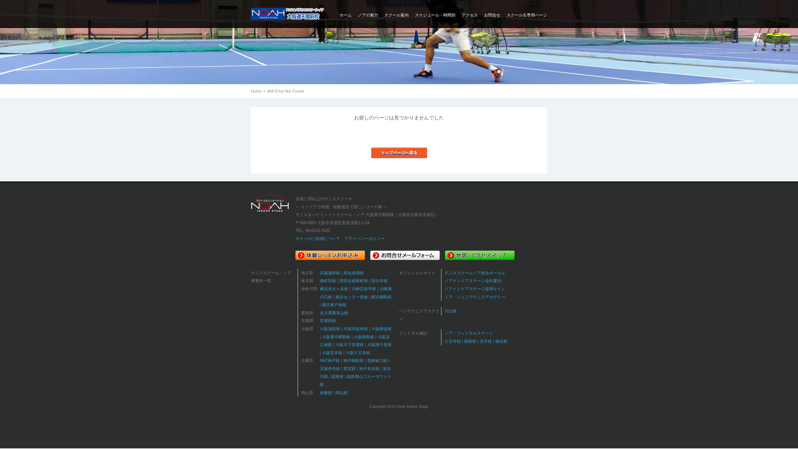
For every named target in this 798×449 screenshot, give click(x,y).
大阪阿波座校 (356, 328)
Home (256, 91)
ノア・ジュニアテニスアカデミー (475, 297)
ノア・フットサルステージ (469, 333)
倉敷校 (326, 392)
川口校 (451, 311)
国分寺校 (379, 280)
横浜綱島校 (381, 297)
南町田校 (328, 280)
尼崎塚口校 (377, 360)
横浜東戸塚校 (334, 304)
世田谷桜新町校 (353, 280)
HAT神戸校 (330, 360)
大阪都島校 (364, 337)
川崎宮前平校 (364, 289)
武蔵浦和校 (330, 273)
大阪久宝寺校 (358, 352)
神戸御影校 (353, 360)
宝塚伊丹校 (330, 368)
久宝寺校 (453, 341)
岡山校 (341, 392)
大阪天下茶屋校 (349, 344)
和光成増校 (354, 273)
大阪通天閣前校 (336, 337)
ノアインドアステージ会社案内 (473, 280)
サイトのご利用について (318, 238)
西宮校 (350, 368)
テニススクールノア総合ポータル (475, 273)
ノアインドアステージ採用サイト (475, 289)
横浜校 (501, 341)
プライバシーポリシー (364, 238)
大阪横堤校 (381, 328)
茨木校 (486, 341)
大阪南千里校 (379, 344)
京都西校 (328, 320)
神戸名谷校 (369, 368)
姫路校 (337, 376)
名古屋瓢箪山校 (334, 313)
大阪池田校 (330, 328)
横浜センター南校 (351, 297)
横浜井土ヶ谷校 (334, 289)
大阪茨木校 (332, 352)
